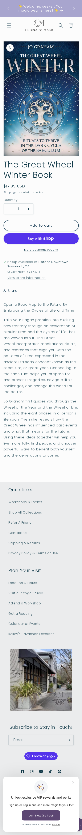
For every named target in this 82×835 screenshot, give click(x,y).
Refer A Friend (20, 522)
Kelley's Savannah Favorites (31, 634)
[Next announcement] (74, 8)
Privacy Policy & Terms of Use (33, 553)
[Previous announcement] (8, 8)
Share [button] (12, 290)
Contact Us (18, 533)
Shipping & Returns (24, 543)
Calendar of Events (24, 623)
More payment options (41, 250)
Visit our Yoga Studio (25, 593)
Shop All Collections (25, 512)
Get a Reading (20, 613)
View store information (26, 278)
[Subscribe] (68, 740)
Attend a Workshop (24, 603)
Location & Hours (22, 583)
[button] (9, 25)
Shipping (9, 192)
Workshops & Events (25, 502)
